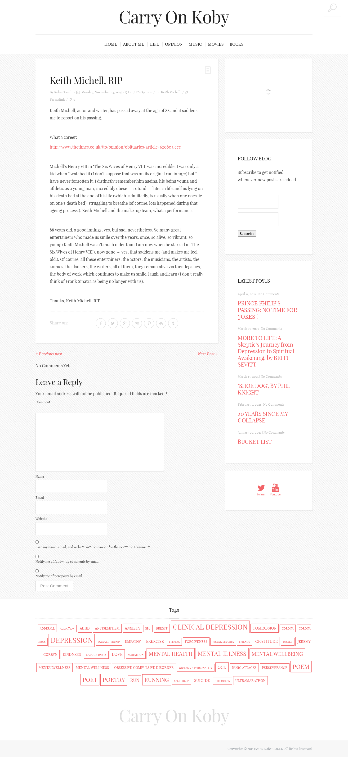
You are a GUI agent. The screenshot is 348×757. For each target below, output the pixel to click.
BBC (148, 628)
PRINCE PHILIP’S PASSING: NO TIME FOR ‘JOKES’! (267, 310)
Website (41, 519)
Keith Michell (170, 92)
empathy (133, 641)
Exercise (155, 641)
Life (154, 44)
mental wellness (92, 667)
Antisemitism (107, 628)
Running (156, 679)
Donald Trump (109, 642)
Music (195, 44)
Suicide (202, 680)
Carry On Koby (174, 17)
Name (40, 476)
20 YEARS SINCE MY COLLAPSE (263, 417)
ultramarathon (250, 680)
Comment (43, 402)
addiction (67, 628)
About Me (133, 44)
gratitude (266, 641)
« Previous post (49, 353)
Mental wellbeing (277, 654)
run (134, 680)
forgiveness (196, 641)
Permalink (57, 100)
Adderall (47, 628)
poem (301, 666)
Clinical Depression (210, 627)
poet (90, 679)
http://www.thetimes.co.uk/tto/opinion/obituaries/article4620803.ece (115, 147)
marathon (135, 655)
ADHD (85, 628)
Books (237, 44)
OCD (222, 667)
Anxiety (132, 628)
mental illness (222, 653)
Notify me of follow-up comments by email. (67, 561)
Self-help (181, 681)
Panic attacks (244, 668)
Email (40, 497)
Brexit (162, 628)
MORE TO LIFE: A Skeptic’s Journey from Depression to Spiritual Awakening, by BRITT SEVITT (266, 351)
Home (110, 44)
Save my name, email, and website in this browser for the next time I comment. (93, 547)
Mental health (170, 653)
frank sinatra (223, 642)
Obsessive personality (195, 668)
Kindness (72, 654)
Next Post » (208, 353)
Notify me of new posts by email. (59, 576)
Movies (216, 44)
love (117, 654)
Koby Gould (62, 92)
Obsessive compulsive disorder (144, 667)
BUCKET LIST (255, 441)
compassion (265, 628)
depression (72, 640)
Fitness (174, 642)
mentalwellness (55, 667)
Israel (287, 642)
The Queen (222, 681)
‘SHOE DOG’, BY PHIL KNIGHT (264, 389)
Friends (244, 642)
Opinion (174, 44)
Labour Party (96, 655)
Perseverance (274, 668)
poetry (114, 680)
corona (288, 628)
